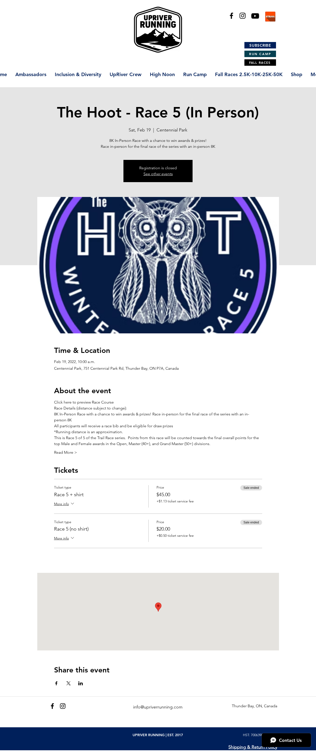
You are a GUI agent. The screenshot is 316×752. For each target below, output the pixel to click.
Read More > (65, 452)
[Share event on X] (68, 683)
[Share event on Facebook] (56, 683)
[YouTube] (255, 16)
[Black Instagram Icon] (242, 16)
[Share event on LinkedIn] (80, 683)
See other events (158, 174)
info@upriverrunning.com (157, 707)
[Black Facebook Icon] (231, 16)
